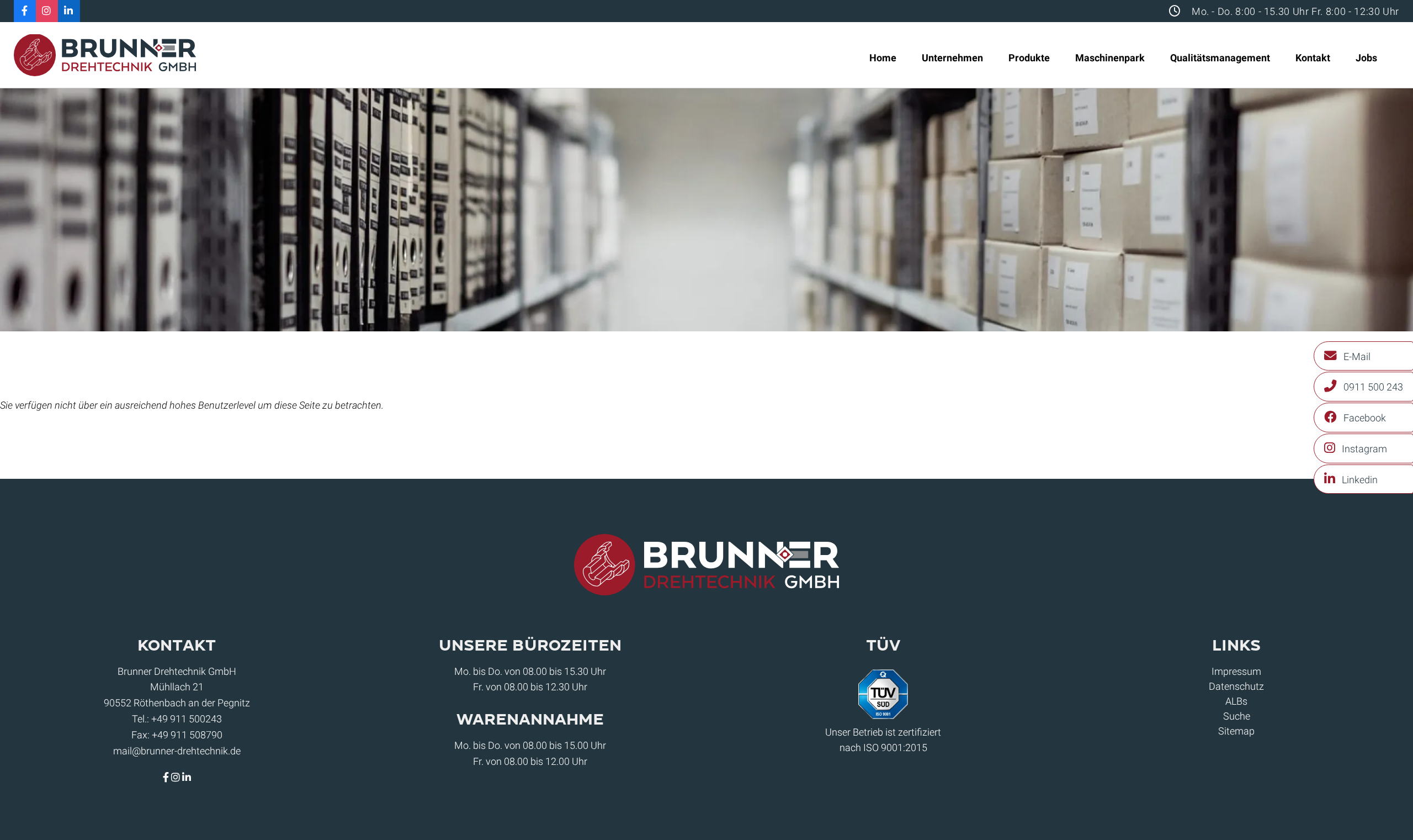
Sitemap (1236, 731)
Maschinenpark (1110, 58)
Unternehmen (952, 58)
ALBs (1236, 701)
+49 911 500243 (186, 719)
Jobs (1366, 58)
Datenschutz (1236, 686)
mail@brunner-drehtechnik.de (177, 751)
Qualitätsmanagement (1220, 58)
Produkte (1029, 58)
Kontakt (1312, 58)
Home (882, 58)
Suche (1236, 716)
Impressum (1236, 671)
